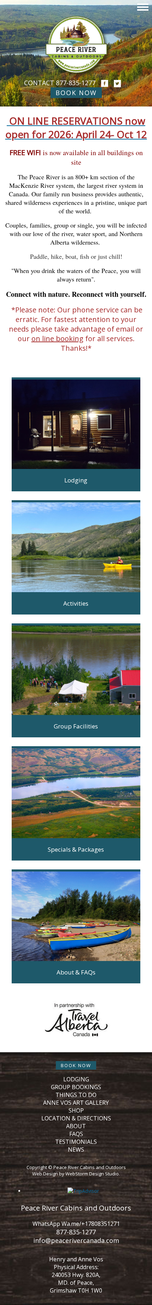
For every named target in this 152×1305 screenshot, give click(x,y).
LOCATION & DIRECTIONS (76, 1118)
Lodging (75, 480)
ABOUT (76, 1126)
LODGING (76, 1079)
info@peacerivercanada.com (76, 1240)
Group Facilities (76, 726)
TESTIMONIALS (76, 1142)
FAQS (76, 1134)
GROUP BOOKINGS (76, 1087)
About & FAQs (76, 972)
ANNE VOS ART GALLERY (76, 1103)
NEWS (76, 1149)
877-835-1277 (75, 82)
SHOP (76, 1110)
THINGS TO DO (76, 1095)
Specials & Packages (76, 849)
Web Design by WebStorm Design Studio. (76, 1173)
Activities (75, 603)
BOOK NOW (76, 92)
